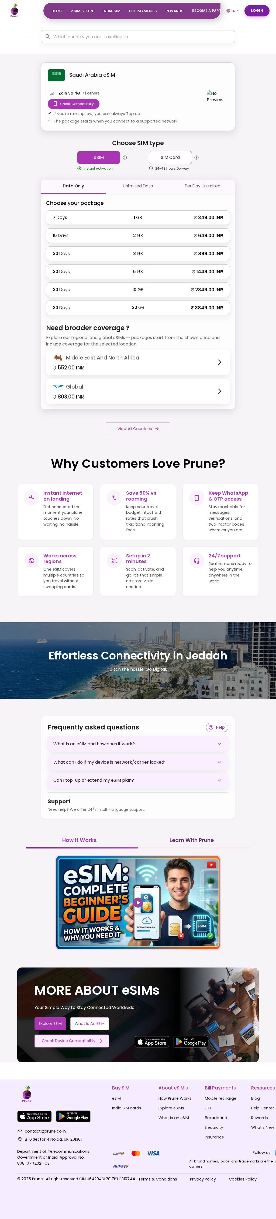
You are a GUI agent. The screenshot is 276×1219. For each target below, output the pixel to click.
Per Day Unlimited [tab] (202, 186)
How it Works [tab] (79, 840)
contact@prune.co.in (45, 1131)
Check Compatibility (77, 104)
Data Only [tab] (73, 186)
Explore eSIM (50, 1023)
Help (220, 727)
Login (257, 10)
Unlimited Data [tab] (138, 186)
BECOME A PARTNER (210, 10)
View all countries (135, 428)
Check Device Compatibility (68, 1040)
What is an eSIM (90, 1023)
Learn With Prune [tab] (192, 840)
